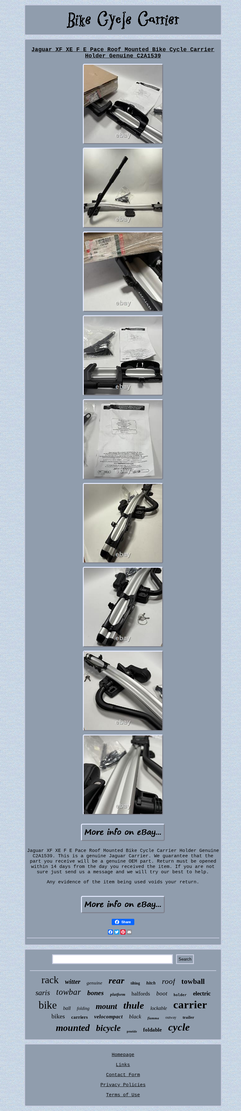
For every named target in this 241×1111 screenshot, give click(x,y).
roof (168, 981)
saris (42, 993)
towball (193, 981)
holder (180, 995)
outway (170, 1017)
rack (50, 979)
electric (202, 993)
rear (116, 980)
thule (133, 1005)
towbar (68, 992)
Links (123, 1065)
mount (106, 1006)
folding (83, 1008)
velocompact (108, 1017)
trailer (188, 1017)
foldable (152, 1030)
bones (95, 993)
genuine (94, 982)
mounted (73, 1027)
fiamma (153, 1018)
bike (48, 1005)
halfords (140, 993)
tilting (135, 983)
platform (117, 994)
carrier (190, 1005)
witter (72, 981)
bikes (58, 1016)
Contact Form (123, 1075)
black (135, 1016)
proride (132, 1031)
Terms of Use (123, 1095)
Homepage (123, 1055)
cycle (179, 1027)
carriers (79, 1017)
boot (161, 993)
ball (67, 1008)
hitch (151, 983)
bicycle (108, 1028)
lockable (158, 1008)
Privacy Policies (123, 1085)
